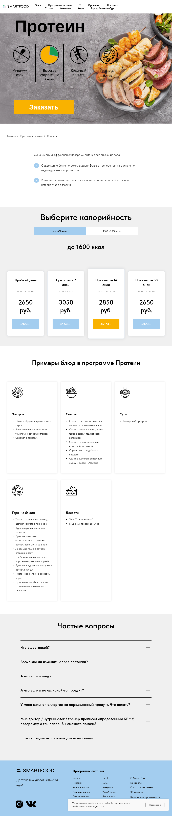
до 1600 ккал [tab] (60, 231)
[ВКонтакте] (167, 7)
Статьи (49, 8)
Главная (11, 136)
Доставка (112, 5)
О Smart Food (138, 778)
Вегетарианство (81, 796)
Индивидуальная (81, 791)
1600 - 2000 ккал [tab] (112, 231)
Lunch (105, 778)
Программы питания (60, 5)
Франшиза (94, 5)
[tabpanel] (86, 292)
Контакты (65, 8)
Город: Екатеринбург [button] (103, 8)
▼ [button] (80, 5)
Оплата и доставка (141, 787)
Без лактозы (108, 796)
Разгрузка (107, 787)
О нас (38, 5)
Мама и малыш (81, 787)
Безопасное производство (145, 797)
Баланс (76, 778)
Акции (80, 8)
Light (105, 783)
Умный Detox (109, 792)
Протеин (52, 136)
